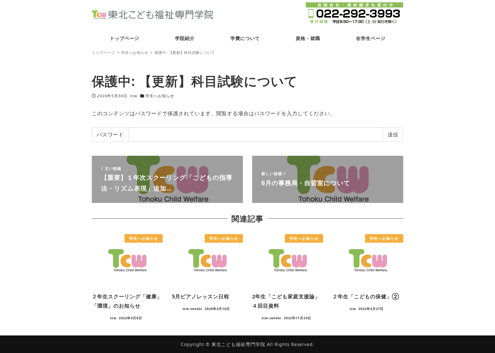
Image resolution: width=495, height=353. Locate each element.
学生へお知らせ (159, 95)
